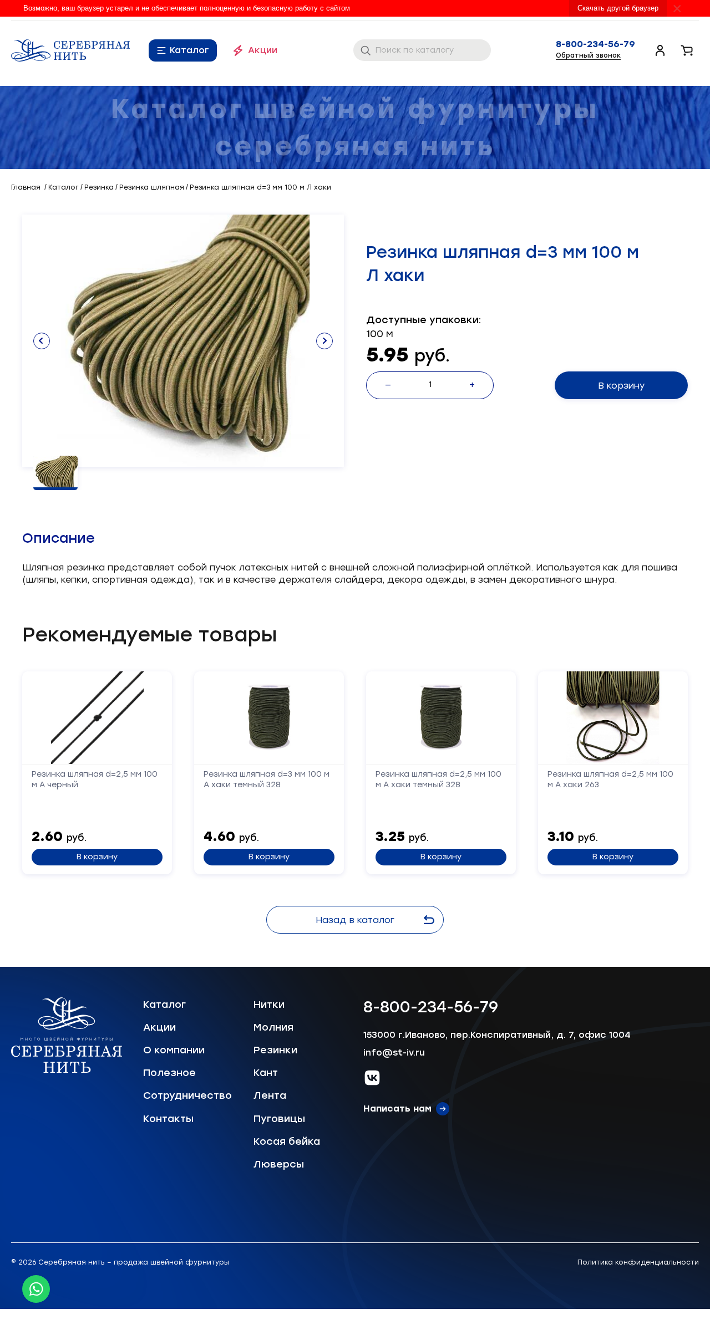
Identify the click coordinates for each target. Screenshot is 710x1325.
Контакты (168, 1119)
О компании (174, 1050)
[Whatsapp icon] (36, 1289)
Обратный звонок (588, 55)
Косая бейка (286, 1141)
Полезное (169, 1073)
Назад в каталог (355, 920)
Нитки (269, 1004)
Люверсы (278, 1164)
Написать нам (397, 1108)
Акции (262, 50)
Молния (273, 1027)
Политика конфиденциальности (638, 1262)
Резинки (275, 1050)
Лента (269, 1095)
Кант (265, 1073)
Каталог (189, 50)
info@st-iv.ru (394, 1052)
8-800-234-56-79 (595, 44)
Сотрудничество (187, 1095)
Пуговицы (279, 1119)
